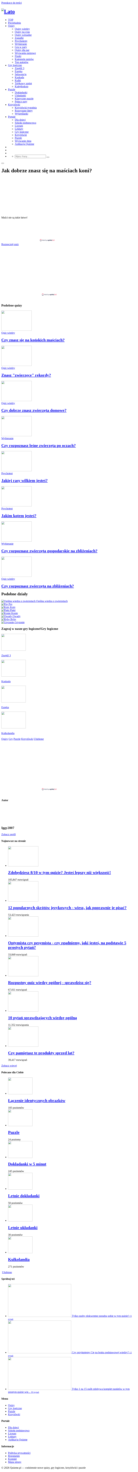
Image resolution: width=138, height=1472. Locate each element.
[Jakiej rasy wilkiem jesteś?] (16, 470)
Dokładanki (21, 92)
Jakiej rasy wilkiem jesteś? (24, 480)
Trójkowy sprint (23, 83)
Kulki (18, 80)
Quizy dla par (22, 50)
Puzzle (11, 89)
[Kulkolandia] (20, 1252)
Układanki (20, 95)
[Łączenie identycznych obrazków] (20, 1093)
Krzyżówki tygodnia (26, 107)
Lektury (19, 128)
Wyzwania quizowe (25, 53)
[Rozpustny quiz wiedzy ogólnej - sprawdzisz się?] (23, 975)
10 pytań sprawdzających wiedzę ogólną (42, 1018)
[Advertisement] (69, 230)
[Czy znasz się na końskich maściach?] (16, 329)
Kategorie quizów (24, 59)
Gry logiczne (15, 65)
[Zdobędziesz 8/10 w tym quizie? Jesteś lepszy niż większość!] (23, 865)
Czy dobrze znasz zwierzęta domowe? (33, 410)
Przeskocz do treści (11, 2)
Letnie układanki (23, 1227)
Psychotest (7, 473)
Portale (11, 116)
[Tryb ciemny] (2, 163)
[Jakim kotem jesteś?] (16, 505)
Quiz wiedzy (8, 332)
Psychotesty (21, 41)
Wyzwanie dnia (23, 141)
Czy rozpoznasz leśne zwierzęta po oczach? (38, 445)
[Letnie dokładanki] (20, 1188)
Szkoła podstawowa (25, 122)
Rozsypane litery (24, 110)
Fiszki (18, 56)
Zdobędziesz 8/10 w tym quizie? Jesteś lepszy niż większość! (59, 872)
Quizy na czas (22, 31)
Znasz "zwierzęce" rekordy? (26, 375)
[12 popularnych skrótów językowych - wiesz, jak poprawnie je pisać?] (23, 900)
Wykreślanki (21, 113)
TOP (10, 19)
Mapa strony (14, 1462)
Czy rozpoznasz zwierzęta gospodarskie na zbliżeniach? (49, 551)
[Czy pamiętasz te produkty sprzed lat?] (23, 1045)
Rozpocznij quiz (10, 244)
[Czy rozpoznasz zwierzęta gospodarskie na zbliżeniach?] (16, 540)
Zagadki (19, 38)
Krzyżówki (14, 104)
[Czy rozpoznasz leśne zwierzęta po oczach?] (16, 435)
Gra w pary (21, 47)
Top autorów (21, 62)
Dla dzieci (20, 119)
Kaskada (19, 77)
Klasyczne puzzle (24, 98)
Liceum (19, 125)
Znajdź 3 (19, 68)
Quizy (11, 25)
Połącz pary (21, 101)
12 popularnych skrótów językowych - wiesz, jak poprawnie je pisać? (67, 907)
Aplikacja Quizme (24, 144)
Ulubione (7, 1272)
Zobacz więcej (9, 1065)
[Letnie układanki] (20, 1220)
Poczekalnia (14, 22)
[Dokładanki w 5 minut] (20, 1157)
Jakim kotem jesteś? (18, 516)
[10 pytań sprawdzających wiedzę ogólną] (23, 1010)
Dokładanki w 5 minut (27, 1164)
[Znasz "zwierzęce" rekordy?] (16, 365)
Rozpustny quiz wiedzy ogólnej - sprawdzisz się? (49, 982)
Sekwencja (20, 74)
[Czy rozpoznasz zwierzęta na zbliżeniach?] (16, 575)
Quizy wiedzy (22, 28)
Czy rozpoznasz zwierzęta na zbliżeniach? (37, 586)
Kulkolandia (19, 1259)
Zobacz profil (8, 834)
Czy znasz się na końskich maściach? (33, 340)
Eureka (18, 71)
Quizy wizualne (23, 34)
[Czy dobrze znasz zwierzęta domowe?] (16, 400)
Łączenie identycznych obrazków (36, 1100)
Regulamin (14, 1455)
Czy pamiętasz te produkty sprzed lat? (41, 1053)
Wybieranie (21, 44)
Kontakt (12, 1459)
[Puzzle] (20, 1125)
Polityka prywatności (19, 1452)
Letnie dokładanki (24, 1196)
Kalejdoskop (21, 86)
